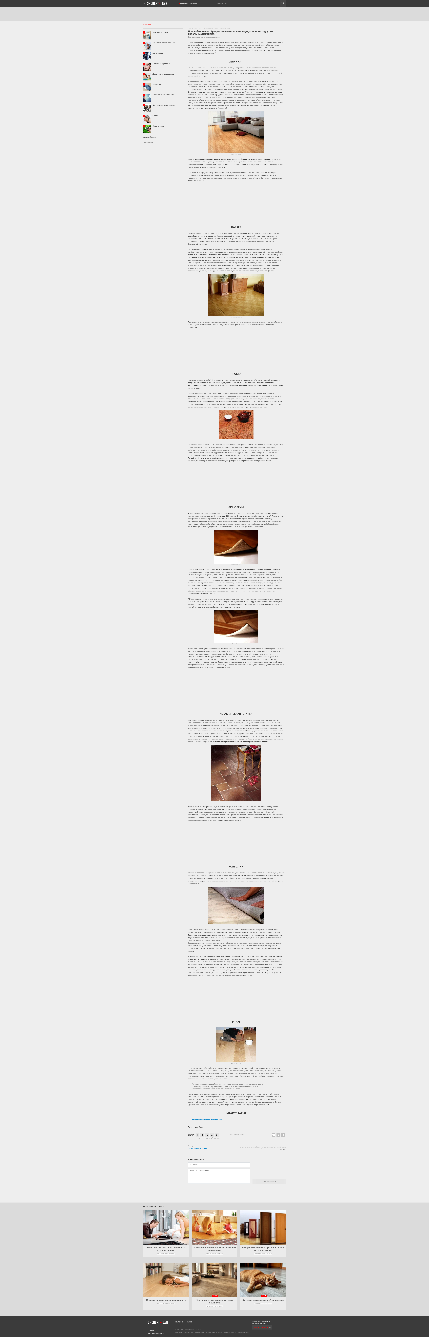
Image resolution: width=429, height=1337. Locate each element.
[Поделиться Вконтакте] (273, 1136)
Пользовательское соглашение (184, 1332)
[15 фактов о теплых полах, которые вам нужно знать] (214, 1227)
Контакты (198, 1330)
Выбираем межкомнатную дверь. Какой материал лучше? (263, 1248)
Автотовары (157, 53)
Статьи (194, 3)
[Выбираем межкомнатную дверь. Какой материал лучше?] (263, 1227)
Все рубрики (148, 143)
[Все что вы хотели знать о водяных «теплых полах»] (166, 1227)
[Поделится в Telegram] (283, 1136)
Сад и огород (158, 126)
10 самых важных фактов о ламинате (166, 1300)
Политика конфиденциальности (205, 1332)
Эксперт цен (157, 3)
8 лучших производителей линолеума (263, 1300)
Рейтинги (184, 3)
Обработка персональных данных (226, 1332)
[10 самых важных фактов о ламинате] (166, 1280)
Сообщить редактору (260, 1327)
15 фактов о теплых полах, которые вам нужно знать (214, 1248)
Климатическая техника (163, 95)
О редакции (222, 3)
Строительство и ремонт (163, 43)
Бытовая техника (160, 32)
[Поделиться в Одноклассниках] (278, 1136)
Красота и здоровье (161, 63)
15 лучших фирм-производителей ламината (214, 1301)
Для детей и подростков (163, 74)
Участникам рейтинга (156, 1333)
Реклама (151, 1330)
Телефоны (157, 84)
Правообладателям (243, 1332)
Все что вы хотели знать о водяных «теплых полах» (166, 1248)
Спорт (155, 115)
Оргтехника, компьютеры (163, 105)
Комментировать (269, 1181)
